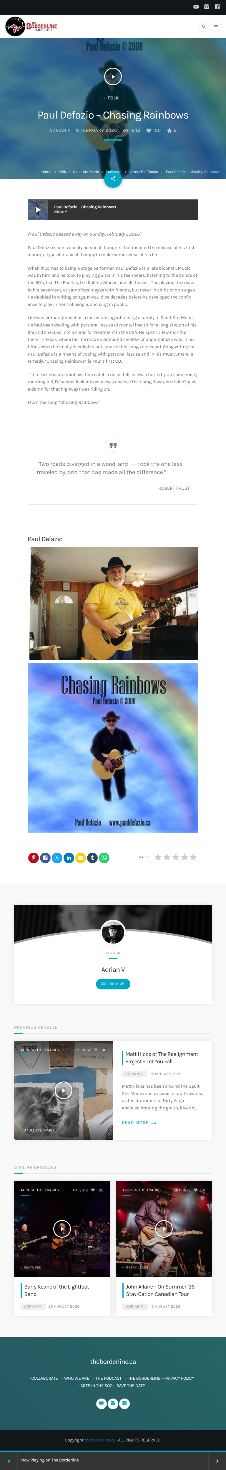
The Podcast (109, 1378)
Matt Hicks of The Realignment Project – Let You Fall (161, 1058)
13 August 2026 (165, 1306)
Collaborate (44, 1378)
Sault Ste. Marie (86, 172)
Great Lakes (137, 1268)
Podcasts (113, 172)
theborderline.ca (100, 1440)
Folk (62, 172)
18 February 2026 (95, 130)
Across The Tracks (143, 172)
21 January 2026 (165, 1074)
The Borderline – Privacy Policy (161, 1378)
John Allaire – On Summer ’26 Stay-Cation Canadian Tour (160, 1290)
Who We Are (76, 1378)
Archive (112, 984)
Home (46, 172)
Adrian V (60, 130)
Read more (139, 1123)
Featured (32, 1268)
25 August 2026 (63, 1306)
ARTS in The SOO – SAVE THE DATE (112, 1385)
